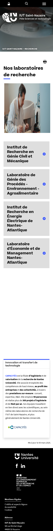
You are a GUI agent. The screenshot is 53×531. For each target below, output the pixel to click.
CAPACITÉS (11, 375)
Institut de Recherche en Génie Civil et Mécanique (20, 154)
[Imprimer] (45, 62)
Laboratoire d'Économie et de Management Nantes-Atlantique (23, 253)
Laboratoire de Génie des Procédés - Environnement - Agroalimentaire (23, 184)
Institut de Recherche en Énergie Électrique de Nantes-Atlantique (20, 218)
